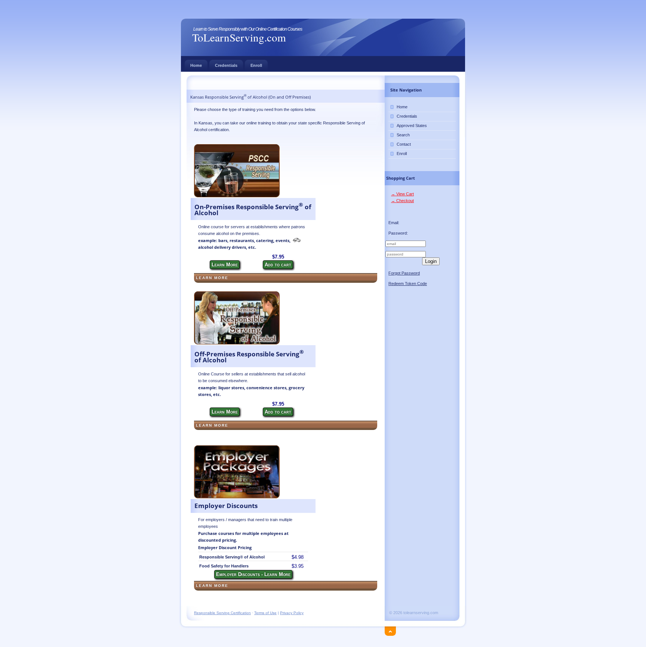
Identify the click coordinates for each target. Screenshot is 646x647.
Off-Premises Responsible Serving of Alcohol (249, 357)
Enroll (256, 65)
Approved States (412, 125)
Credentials (226, 65)
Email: (393, 222)
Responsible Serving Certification (222, 613)
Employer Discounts (226, 505)
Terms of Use (265, 613)
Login (431, 261)
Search (403, 135)
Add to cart (278, 264)
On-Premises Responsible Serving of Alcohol (252, 209)
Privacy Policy (292, 613)
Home (196, 65)
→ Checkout (402, 200)
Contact (404, 144)
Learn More (225, 264)
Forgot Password (404, 273)
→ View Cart (402, 194)
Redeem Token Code (407, 283)
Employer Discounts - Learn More (253, 574)
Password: (398, 233)
